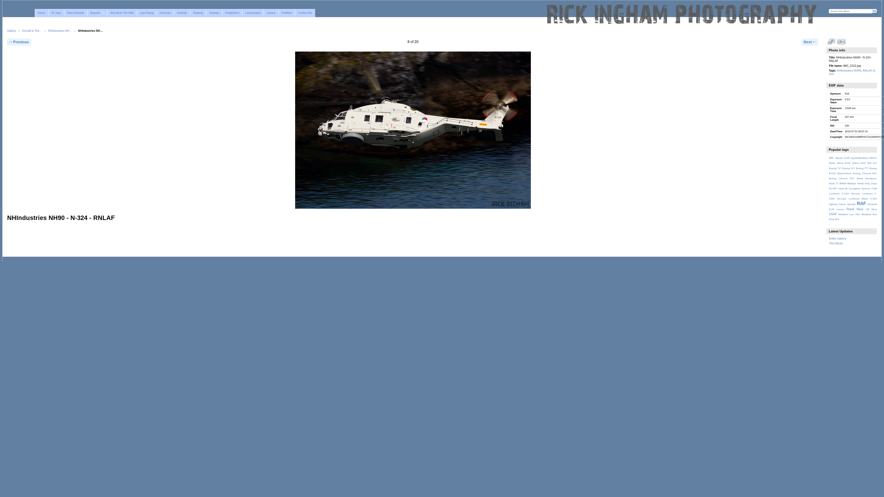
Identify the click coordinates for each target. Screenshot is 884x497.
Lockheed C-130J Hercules (844, 193)
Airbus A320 (859, 163)
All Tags (56, 12)
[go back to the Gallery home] (682, 14)
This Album (836, 243)
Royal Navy (855, 209)
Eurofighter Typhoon (860, 188)
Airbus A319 (843, 163)
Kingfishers (232, 12)
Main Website (75, 12)
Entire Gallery (837, 238)
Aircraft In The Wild (122, 12)
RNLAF (867, 70)
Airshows (165, 12)
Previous (21, 42)
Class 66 (843, 188)
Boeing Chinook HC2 (865, 173)
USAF (833, 214)
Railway (198, 12)
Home (41, 12)
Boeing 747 (848, 168)
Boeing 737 (835, 168)
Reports (95, 12)
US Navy (871, 209)
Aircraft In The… (32, 30)
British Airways (848, 183)
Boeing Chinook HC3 (842, 178)
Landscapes (253, 12)
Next (808, 42)
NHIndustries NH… (60, 30)
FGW (874, 188)
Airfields (182, 12)
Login (874, 4)
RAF (861, 203)
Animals (214, 12)
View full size (831, 41)
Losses (271, 12)
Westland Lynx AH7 (849, 214)
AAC (831, 157)
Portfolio (287, 12)
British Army (864, 183)
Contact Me (305, 12)
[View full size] (413, 130)
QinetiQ (851, 204)
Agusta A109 (842, 158)
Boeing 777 (862, 168)
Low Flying (147, 12)
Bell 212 (872, 163)
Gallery (11, 30)
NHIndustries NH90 (849, 70)
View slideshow (841, 41)
